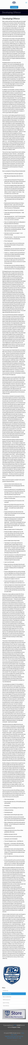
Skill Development (6, 999)
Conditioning (5, 990)
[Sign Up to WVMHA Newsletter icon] (16, 1040)
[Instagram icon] (14, 1040)
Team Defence (6, 1005)
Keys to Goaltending (7, 996)
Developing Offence (7, 993)
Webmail (14, 1037)
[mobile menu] (26, 3)
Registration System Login (10, 1036)
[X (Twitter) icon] (13, 1040)
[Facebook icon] (11, 1040)
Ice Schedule (14, 7)
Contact (15, 1034)
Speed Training (6, 1002)
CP (17, 1037)
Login (20, 1037)
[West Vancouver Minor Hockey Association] (14, 3)
